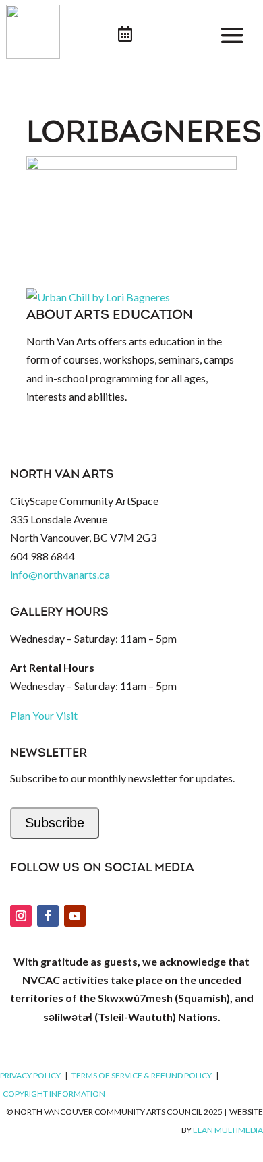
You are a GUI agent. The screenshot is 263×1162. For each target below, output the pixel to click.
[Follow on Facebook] (48, 916)
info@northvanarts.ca (60, 574)
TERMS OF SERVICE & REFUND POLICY (141, 1075)
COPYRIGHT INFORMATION (54, 1093)
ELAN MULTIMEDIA (228, 1130)
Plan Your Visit (44, 715)
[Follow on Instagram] (21, 916)
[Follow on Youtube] (75, 916)
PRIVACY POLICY (30, 1075)
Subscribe (54, 822)
